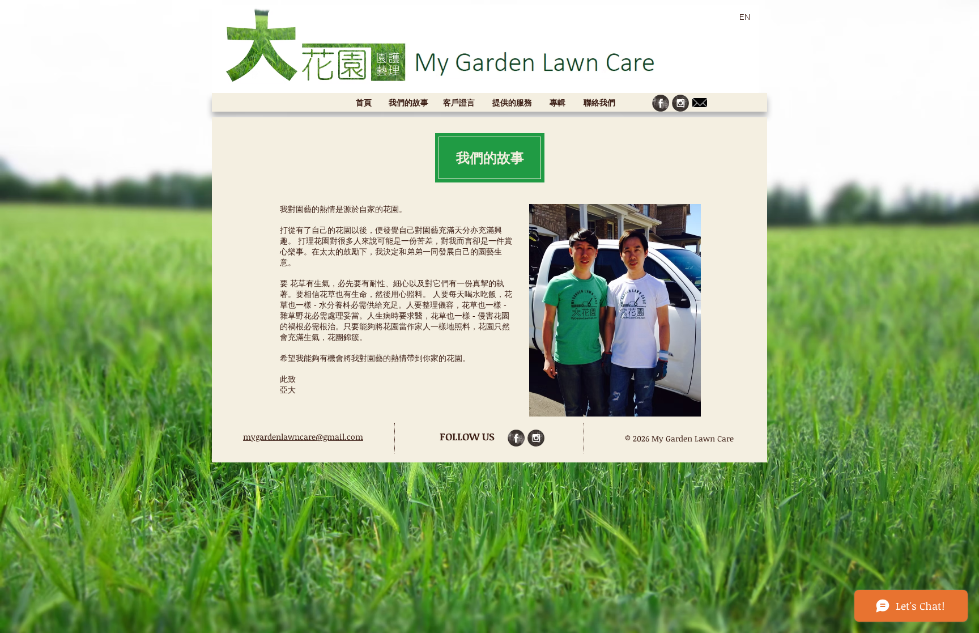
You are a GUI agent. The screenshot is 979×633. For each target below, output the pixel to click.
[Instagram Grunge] (680, 103)
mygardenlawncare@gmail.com (303, 436)
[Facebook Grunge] (660, 103)
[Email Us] (699, 102)
